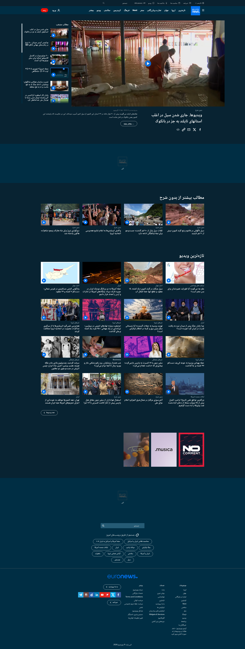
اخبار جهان (159, 286)
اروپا (173, 10)
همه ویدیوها (50, 412)
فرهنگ (127, 10)
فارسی (199, 3)
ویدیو (99, 10)
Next (135, 10)
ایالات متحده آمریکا (101, 547)
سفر (142, 10)
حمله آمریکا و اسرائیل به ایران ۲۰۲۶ (108, 541)
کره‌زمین (117, 10)
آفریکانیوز (161, 618)
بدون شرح (200, 227)
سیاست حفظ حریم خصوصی (133, 604)
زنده (44, 10)
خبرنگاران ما (182, 625)
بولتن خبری (160, 593)
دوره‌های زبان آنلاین (158, 621)
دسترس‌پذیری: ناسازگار (135, 614)
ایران (119, 286)
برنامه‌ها (183, 621)
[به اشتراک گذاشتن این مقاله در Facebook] (200, 130)
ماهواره (97, 553)
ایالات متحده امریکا (197, 397)
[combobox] (116, 3)
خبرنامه (115, 602)
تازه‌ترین (181, 10)
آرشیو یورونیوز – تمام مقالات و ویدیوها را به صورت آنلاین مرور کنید (178, 631)
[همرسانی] (189, 130)
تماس (141, 607)
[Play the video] (148, 63)
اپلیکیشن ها (160, 607)
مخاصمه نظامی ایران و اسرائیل (138, 541)
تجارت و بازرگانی (154, 10)
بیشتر (141, 585)
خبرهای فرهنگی (157, 360)
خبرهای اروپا (158, 323)
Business (117, 360)
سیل (129, 559)
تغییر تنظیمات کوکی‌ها (135, 618)
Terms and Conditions (134, 596)
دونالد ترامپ (130, 547)
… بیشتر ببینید (129, 124)
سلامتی (107, 10)
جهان (166, 10)
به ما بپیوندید (160, 604)
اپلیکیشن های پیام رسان (156, 611)
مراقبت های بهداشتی (197, 286)
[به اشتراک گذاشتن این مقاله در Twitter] (194, 130)
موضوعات (182, 585)
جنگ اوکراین (146, 547)
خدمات (162, 585)
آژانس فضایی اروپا (114, 553)
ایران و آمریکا (145, 553)
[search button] (104, 3)
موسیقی (117, 559)
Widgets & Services (156, 614)
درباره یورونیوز (138, 589)
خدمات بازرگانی (137, 593)
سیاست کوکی (138, 600)
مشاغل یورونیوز (137, 611)
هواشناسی (161, 596)
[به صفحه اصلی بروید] (195, 10)
